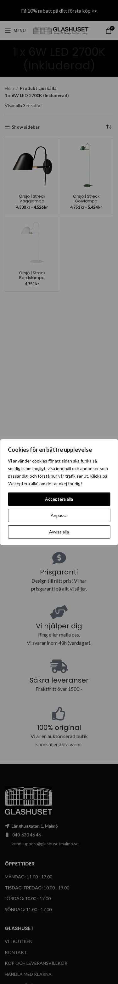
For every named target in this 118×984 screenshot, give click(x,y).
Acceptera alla (59, 499)
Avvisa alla (59, 531)
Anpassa (59, 515)
